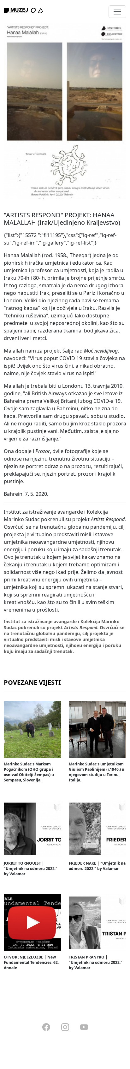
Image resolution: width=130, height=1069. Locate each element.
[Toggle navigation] (117, 11)
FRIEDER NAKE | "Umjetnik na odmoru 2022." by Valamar (97, 866)
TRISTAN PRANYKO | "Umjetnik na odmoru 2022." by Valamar (95, 962)
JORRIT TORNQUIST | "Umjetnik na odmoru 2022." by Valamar (30, 869)
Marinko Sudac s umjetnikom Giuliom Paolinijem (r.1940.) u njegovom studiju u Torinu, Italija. (96, 772)
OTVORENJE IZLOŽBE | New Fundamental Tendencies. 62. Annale (31, 962)
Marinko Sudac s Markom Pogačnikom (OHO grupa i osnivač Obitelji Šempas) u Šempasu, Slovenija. (29, 772)
